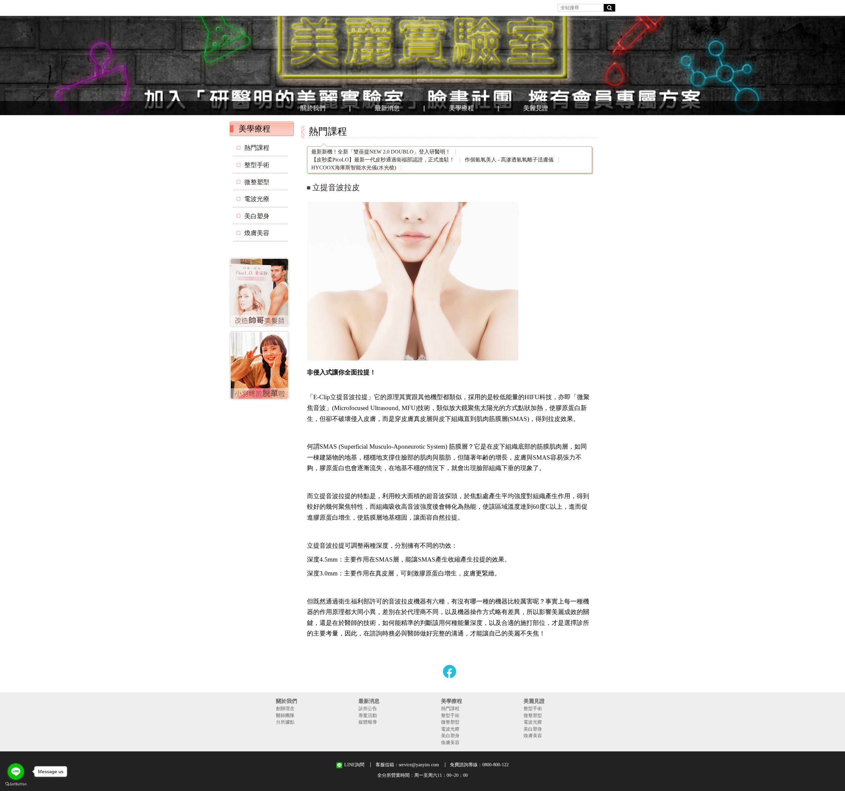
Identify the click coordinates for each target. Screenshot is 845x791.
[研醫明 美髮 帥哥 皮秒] (261, 293)
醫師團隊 (285, 715)
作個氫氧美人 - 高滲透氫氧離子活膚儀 (509, 159)
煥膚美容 (256, 232)
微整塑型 (256, 182)
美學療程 (461, 108)
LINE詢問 (354, 764)
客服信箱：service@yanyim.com (407, 764)
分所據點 (285, 722)
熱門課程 (256, 147)
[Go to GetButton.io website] (15, 784)
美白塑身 (256, 216)
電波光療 (256, 198)
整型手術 (256, 164)
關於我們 (312, 108)
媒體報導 (367, 722)
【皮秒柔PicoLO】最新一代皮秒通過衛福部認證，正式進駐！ (383, 159)
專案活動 (367, 715)
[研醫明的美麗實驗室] (422, 65)
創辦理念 (285, 708)
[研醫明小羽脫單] (261, 366)
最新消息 (387, 108)
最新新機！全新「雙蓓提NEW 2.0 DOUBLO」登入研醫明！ (381, 152)
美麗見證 (535, 108)
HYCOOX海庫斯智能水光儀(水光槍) (353, 167)
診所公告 (367, 708)
